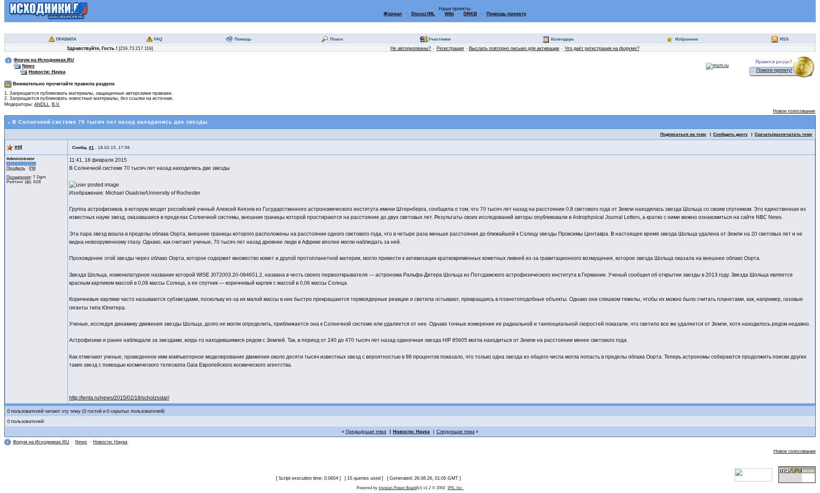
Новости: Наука (47, 71)
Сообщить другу (730, 134)
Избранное (686, 39)
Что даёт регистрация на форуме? (602, 48)
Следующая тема (455, 431)
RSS (784, 39)
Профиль (15, 168)
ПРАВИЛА (66, 39)
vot (18, 147)
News (28, 65)
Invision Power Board (397, 488)
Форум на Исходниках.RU (44, 59)
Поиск (336, 39)
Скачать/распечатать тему (783, 134)
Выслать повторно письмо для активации (514, 48)
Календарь (562, 39)
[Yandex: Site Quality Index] (756, 474)
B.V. (56, 104)
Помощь (243, 39)
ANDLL (41, 104)
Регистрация (450, 48)
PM (32, 168)
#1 (91, 147)
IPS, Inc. (455, 488)
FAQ (158, 39)
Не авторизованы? (410, 48)
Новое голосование (794, 111)
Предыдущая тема (366, 431)
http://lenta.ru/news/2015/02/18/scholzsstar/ (119, 398)
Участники (439, 39)
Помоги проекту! (774, 70)
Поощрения (18, 177)
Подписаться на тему (683, 134)
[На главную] (48, 10)
